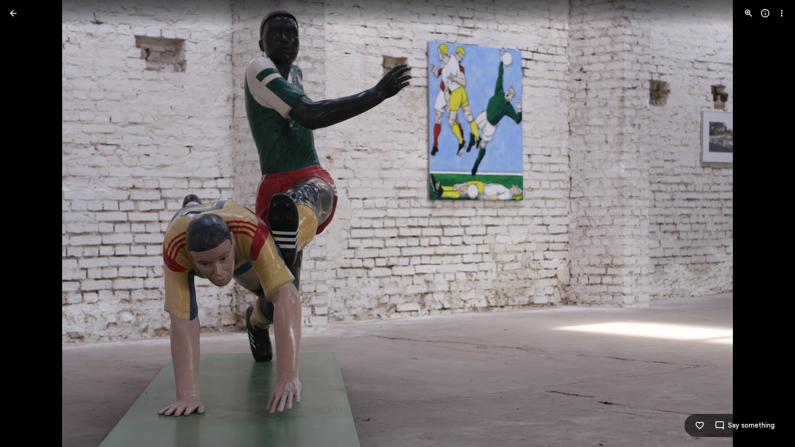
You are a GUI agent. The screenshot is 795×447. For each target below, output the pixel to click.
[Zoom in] (748, 13)
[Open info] (765, 13)
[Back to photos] (13, 13)
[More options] (781, 13)
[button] (23, 223)
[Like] (700, 425)
